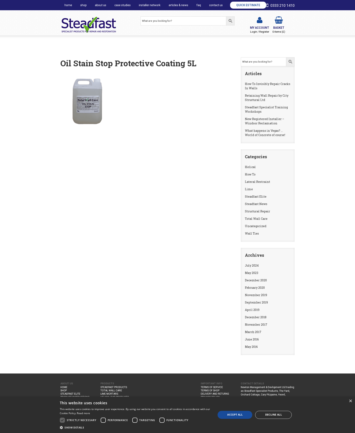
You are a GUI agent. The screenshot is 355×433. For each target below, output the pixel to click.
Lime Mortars (109, 393)
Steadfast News (256, 204)
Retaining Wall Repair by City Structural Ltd (266, 98)
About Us (100, 5)
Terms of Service (212, 387)
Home (63, 387)
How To (250, 174)
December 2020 (256, 280)
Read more (83, 413)
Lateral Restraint (257, 182)
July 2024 (252, 265)
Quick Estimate (248, 5)
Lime (249, 189)
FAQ (198, 5)
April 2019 (252, 310)
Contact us (216, 5)
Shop (83, 5)
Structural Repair (257, 211)
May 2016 (251, 347)
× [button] (350, 401)
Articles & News (178, 5)
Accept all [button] (235, 414)
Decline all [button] (273, 414)
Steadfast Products (113, 387)
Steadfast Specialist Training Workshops (266, 109)
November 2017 (256, 324)
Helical (250, 167)
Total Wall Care (256, 219)
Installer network (149, 5)
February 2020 (255, 288)
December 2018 (255, 317)
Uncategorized (255, 226)
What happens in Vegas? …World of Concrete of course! (265, 133)
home (68, 5)
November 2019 (256, 295)
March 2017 (253, 332)
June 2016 (252, 339)
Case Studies (122, 5)
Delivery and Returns (215, 393)
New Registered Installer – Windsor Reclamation (264, 121)
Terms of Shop (210, 390)
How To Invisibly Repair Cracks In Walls (267, 86)
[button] (135, 427)
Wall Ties (252, 233)
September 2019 (256, 302)
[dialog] (177, 415)
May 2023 (251, 273)
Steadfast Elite (255, 196)
